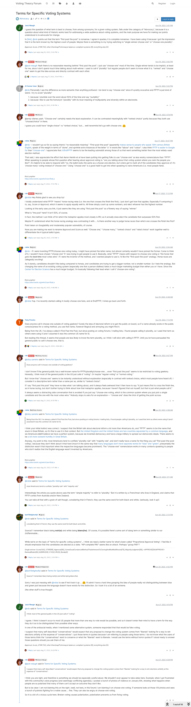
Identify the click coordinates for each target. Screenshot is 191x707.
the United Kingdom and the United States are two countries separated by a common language (124, 431)
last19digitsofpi (31, 515)
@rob (35, 39)
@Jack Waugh (42, 62)
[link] (29, 39)
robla (27, 141)
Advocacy (24, 18)
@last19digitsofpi (43, 567)
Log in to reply (168, 19)
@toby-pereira (31, 359)
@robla (39, 193)
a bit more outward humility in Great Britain (47, 436)
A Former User (31, 86)
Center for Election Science (37, 269)
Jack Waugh (30, 25)
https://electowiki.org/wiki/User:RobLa (40, 179)
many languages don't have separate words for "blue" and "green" (128, 443)
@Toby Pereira (42, 356)
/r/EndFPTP (67, 150)
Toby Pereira (30, 320)
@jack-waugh (31, 65)
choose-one (38, 150)
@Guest (40, 115)
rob (26, 62)
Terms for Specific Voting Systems (60, 359)
